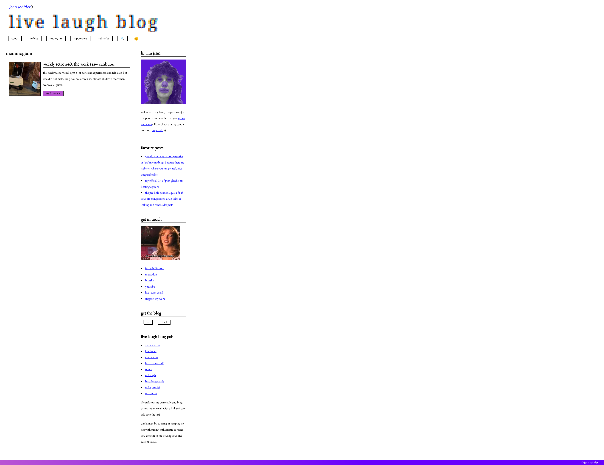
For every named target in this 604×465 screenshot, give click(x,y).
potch (148, 369)
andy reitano (152, 345)
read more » (53, 93)
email (164, 322)
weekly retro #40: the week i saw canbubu (78, 64)
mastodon (151, 274)
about (14, 38)
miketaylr (150, 375)
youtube (150, 286)
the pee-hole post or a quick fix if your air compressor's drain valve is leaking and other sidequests (162, 199)
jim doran (151, 351)
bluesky (149, 280)
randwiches (151, 357)
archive (34, 38)
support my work (155, 299)
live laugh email (154, 292)
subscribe (103, 38)
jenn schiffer (19, 7)
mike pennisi (152, 387)
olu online (151, 393)
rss (147, 322)
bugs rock (157, 130)
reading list (56, 38)
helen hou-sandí (154, 363)
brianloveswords (154, 381)
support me (80, 38)
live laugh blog (84, 22)
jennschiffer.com (154, 268)
